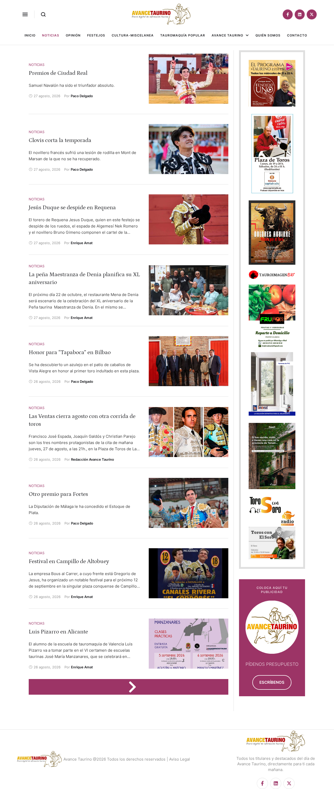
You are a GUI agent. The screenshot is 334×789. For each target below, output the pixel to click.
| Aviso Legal (178, 759)
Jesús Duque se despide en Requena (72, 207)
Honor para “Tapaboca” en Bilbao (70, 352)
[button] (25, 14)
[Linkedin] (300, 14)
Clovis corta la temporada (60, 140)
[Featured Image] (188, 79)
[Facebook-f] (288, 14)
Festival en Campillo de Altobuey (69, 561)
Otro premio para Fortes (58, 494)
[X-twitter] (312, 14)
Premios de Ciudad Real (58, 73)
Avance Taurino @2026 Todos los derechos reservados (114, 759)
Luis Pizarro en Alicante (58, 631)
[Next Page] (134, 687)
